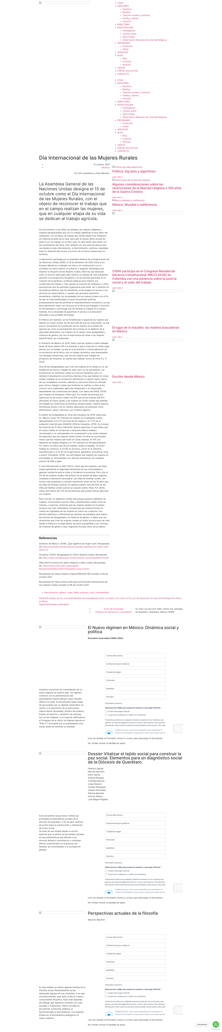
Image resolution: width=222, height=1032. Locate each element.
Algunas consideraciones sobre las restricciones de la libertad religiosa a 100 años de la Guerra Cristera (146, 188)
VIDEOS (121, 67)
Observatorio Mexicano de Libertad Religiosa (145, 40)
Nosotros (127, 9)
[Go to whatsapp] (216, 1024)
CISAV (120, 3)
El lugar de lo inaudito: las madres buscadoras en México (145, 329)
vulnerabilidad (102, 592)
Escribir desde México (128, 376)
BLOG (120, 55)
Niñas (76, 592)
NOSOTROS (123, 6)
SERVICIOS (122, 52)
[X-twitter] (70, 610)
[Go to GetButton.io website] (216, 1029)
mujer (70, 592)
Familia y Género (131, 18)
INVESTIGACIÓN (125, 27)
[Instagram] (51, 610)
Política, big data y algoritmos (134, 171)
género (62, 592)
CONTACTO (123, 74)
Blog (125, 58)
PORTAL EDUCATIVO (127, 70)
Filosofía (127, 21)
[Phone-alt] (41, 620)
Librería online (129, 33)
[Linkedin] (60, 610)
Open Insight (129, 37)
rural (92, 592)
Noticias (127, 64)
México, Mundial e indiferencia (134, 205)
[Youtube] (80, 610)
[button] (147, 76)
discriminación (51, 592)
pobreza (84, 592)
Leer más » (117, 177)
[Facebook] (41, 610)
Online (126, 49)
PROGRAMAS (123, 43)
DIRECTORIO (123, 24)
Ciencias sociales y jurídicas (136, 15)
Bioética (126, 12)
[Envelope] (53, 620)
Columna (127, 61)
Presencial (127, 46)
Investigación (129, 30)
